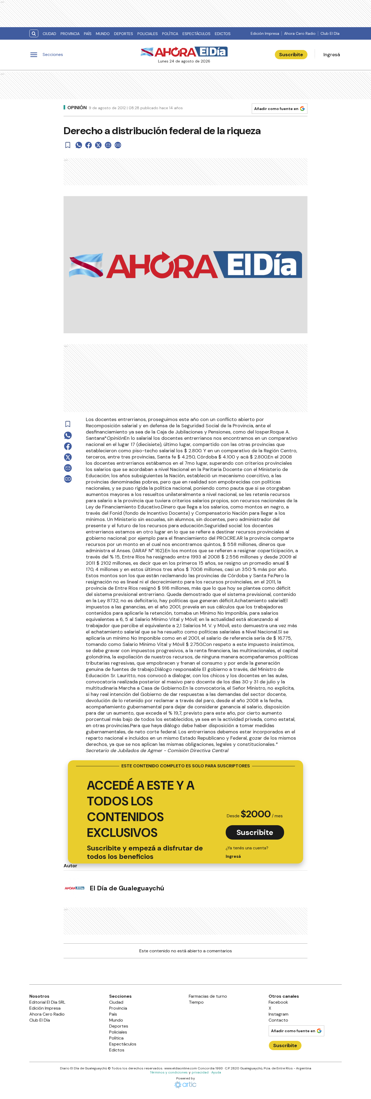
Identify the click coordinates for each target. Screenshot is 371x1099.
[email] (108, 145)
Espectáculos (196, 33)
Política (170, 33)
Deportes (123, 33)
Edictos (223, 33)
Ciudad (49, 33)
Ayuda (216, 1072)
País (88, 33)
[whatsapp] (79, 145)
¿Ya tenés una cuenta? (247, 852)
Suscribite (291, 54)
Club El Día (329, 33)
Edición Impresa (265, 33)
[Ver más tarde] (68, 145)
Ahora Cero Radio (300, 33)
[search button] (33, 33)
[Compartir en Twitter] (98, 145)
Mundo (103, 33)
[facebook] (88, 145)
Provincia (70, 33)
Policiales (147, 33)
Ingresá (331, 54)
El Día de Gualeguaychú (127, 888)
